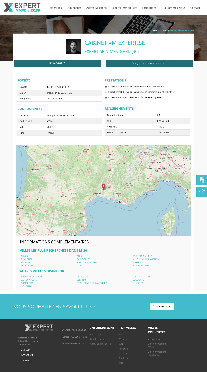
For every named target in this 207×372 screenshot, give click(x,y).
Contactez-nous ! (162, 306)
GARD (156, 30)
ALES (79, 256)
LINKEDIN (25, 349)
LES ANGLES (27, 265)
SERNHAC (82, 279)
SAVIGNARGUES (29, 279)
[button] (103, 187)
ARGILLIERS (82, 276)
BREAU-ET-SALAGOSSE (32, 276)
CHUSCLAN (138, 283)
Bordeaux (123, 358)
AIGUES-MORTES (141, 265)
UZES (79, 265)
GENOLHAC (26, 286)
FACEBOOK (26, 360)
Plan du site (95, 334)
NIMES (164, 30)
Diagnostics (74, 8)
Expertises (55, 8)
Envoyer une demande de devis (149, 63)
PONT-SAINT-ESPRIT (87, 262)
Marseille (123, 339)
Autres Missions (96, 8)
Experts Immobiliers (124, 8)
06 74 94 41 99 (57, 63)
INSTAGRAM (27, 355)
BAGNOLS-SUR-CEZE (143, 256)
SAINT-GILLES (83, 259)
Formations (149, 8)
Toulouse (123, 348)
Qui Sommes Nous (173, 8)
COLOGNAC (138, 279)
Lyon (121, 343)
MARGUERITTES (140, 262)
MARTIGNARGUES (141, 276)
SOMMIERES (27, 283)
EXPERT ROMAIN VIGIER (182, 30)
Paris (121, 334)
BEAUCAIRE (26, 259)
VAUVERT (25, 262)
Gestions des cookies (100, 343)
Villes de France (155, 339)
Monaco (123, 353)
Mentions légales (98, 339)
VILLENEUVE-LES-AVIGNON (146, 259)
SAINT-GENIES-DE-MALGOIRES (92, 283)
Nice (121, 362)
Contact (195, 8)
